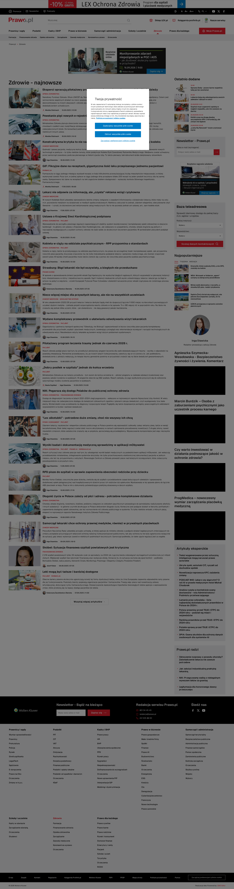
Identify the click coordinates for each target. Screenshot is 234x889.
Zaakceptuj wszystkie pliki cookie (118, 126)
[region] (118, 119)
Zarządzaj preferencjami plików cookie (118, 140)
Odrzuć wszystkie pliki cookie (118, 134)
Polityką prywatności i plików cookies (110, 118)
